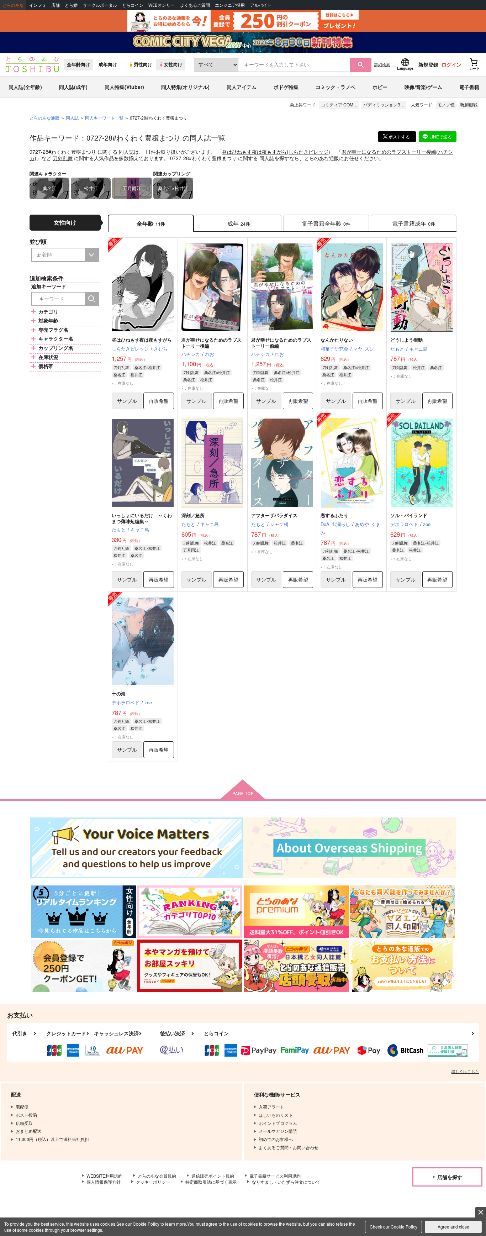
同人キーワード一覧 (104, 118)
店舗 (55, 5)
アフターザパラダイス (274, 515)
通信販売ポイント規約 (212, 1176)
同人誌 (72, 118)
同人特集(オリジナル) (185, 86)
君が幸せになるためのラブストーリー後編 (389, 151)
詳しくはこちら (465, 1071)
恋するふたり (334, 515)
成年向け (108, 64)
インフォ (37, 5)
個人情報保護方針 (103, 1182)
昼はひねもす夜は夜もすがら (254, 151)
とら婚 (71, 5)
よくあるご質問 (195, 5)
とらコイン (132, 5)
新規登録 (428, 64)
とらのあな (13, 5)
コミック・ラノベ (335, 86)
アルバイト (260, 5)
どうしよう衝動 (406, 339)
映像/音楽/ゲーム (423, 86)
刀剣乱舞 (63, 158)
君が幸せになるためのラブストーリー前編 (281, 342)
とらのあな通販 (44, 118)
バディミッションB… (384, 104)
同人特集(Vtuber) (124, 86)
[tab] (238, 223)
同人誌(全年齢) (25, 86)
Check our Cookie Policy (393, 1227)
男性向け (143, 64)
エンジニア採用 (230, 5)
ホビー (380, 86)
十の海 (119, 693)
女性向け (173, 64)
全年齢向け (78, 64)
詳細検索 (382, 64)
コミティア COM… (339, 104)
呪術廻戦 (468, 104)
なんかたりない (337, 339)
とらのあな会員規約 (157, 1176)
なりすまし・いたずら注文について (286, 1182)
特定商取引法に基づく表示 (211, 1182)
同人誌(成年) (73, 86)
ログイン (451, 64)
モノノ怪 (446, 104)
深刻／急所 (193, 515)
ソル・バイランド (408, 515)
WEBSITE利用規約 (104, 1176)
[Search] (92, 299)
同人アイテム (242, 86)
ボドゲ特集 (286, 86)
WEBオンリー (161, 5)
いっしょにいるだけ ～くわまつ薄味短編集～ (142, 518)
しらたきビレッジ (308, 151)
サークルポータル (100, 5)
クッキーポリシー (153, 1182)
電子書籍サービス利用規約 (275, 1176)
